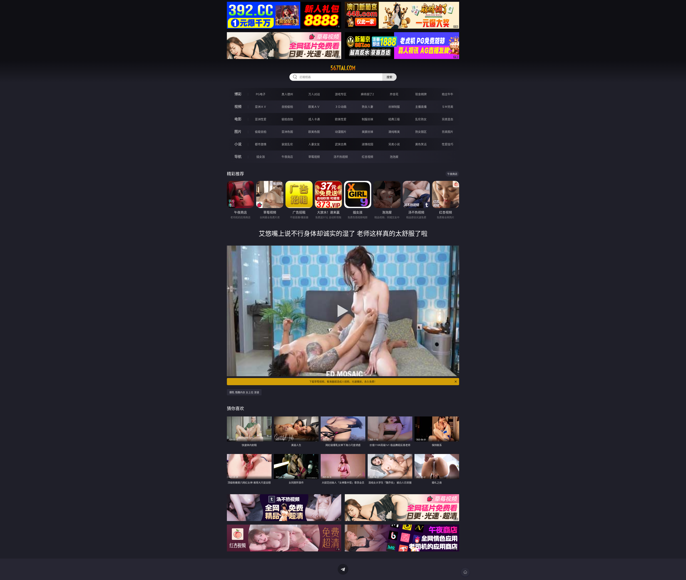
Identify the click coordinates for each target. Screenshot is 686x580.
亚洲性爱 (260, 119)
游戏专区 (340, 94)
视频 (238, 106)
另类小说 (394, 144)
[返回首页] (465, 572)
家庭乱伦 (287, 144)
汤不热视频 (341, 157)
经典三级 (394, 119)
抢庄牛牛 (447, 94)
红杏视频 (367, 157)
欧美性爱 (340, 119)
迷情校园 (367, 144)
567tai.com (343, 67)
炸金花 (394, 94)
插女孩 (260, 157)
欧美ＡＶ (314, 107)
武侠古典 (340, 144)
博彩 (238, 94)
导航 (238, 156)
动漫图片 (340, 132)
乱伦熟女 (421, 119)
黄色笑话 (421, 144)
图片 (238, 131)
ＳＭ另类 (447, 107)
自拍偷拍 (287, 107)
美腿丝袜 (367, 132)
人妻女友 (314, 144)
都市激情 (260, 144)
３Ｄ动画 (340, 107)
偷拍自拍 (287, 119)
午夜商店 (287, 157)
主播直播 (421, 107)
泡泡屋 (394, 157)
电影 (238, 119)
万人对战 (314, 94)
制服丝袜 (367, 119)
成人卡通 (314, 119)
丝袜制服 (394, 107)
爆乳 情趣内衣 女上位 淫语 (244, 392)
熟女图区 (421, 132)
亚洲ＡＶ (260, 107)
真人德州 (287, 94)
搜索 (389, 77)
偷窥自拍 (260, 132)
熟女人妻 (367, 107)
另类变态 (447, 119)
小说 (238, 144)
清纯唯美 (394, 132)
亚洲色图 (287, 132)
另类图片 (447, 132)
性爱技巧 (447, 144)
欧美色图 (314, 132)
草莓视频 (314, 157)
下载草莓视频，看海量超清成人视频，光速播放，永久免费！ (343, 381)
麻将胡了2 (367, 94)
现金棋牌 (421, 94)
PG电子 (260, 94)
